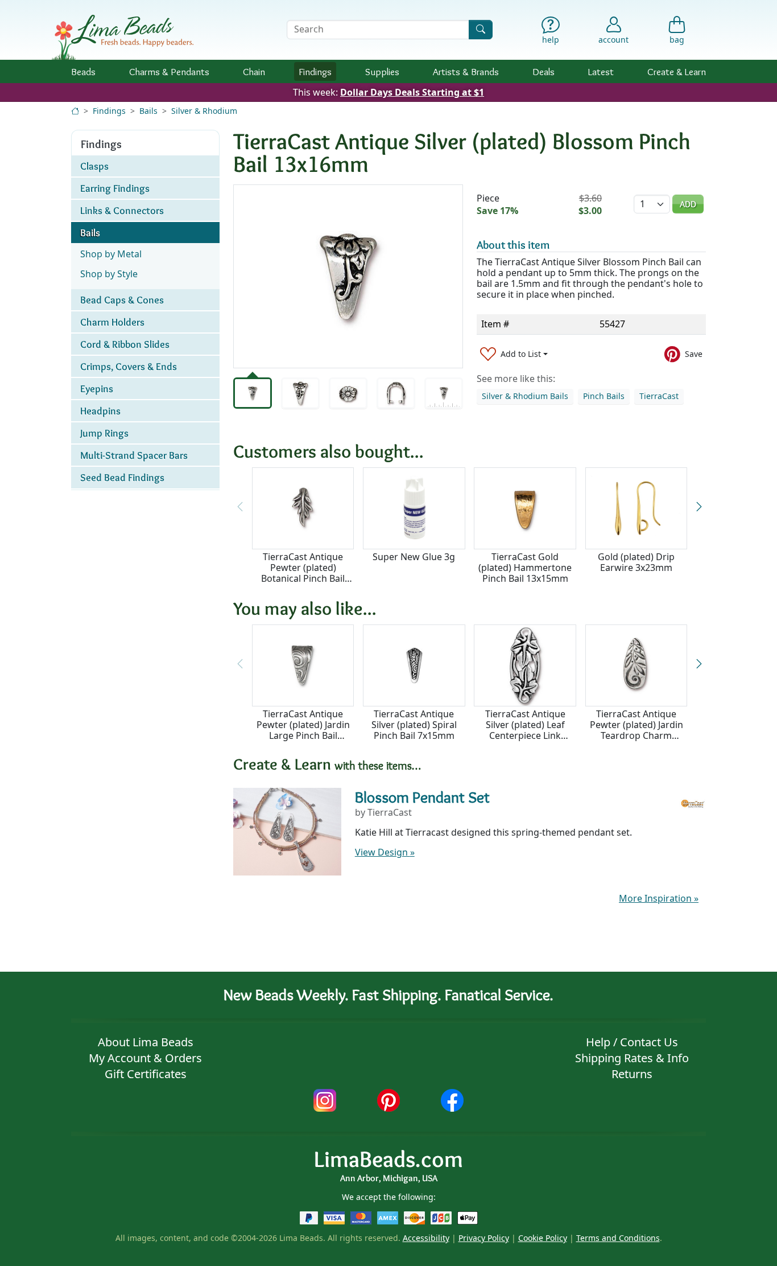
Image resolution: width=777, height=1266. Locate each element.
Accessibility (426, 1237)
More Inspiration (659, 898)
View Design (385, 852)
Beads (83, 71)
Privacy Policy (483, 1237)
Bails (148, 110)
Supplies (382, 71)
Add (688, 204)
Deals (543, 71)
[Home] (75, 110)
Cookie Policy (542, 1237)
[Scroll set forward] (699, 507)
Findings (315, 71)
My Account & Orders (145, 1058)
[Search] (481, 29)
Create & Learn (676, 71)
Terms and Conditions (618, 1237)
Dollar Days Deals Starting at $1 (412, 92)
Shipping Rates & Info (632, 1058)
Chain (254, 71)
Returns (631, 1074)
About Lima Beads (145, 1042)
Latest (601, 71)
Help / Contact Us (632, 1042)
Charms (169, 71)
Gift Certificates (146, 1074)
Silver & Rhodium (204, 110)
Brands (466, 71)
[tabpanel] (348, 276)
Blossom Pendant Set (422, 797)
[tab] (252, 393)
